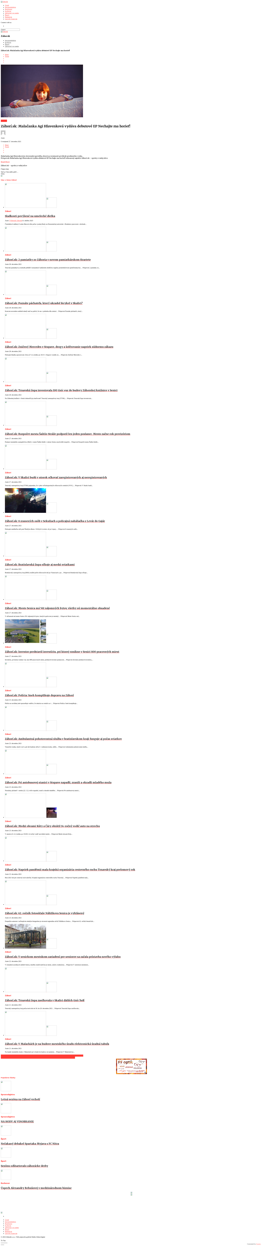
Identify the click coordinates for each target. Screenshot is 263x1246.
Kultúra (8, 11)
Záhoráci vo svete (12, 13)
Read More (5, 162)
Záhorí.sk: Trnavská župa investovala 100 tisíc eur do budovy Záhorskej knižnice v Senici (38, 1058)
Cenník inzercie (11, 19)
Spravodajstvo (10, 7)
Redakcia (8, 17)
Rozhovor (8, 9)
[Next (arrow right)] (3, 1244)
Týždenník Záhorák (15, 220)
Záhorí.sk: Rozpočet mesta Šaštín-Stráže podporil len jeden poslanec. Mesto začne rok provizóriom (42, 1056)
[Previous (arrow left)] (1, 1244)
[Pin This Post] (133, 60)
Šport (7, 15)
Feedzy (258, 1244)
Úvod (7, 5)
